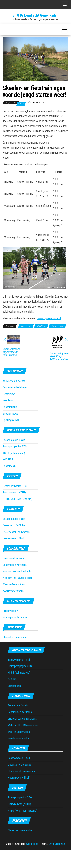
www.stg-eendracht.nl (49, 318)
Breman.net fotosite (13, 558)
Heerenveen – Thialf (13, 538)
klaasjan (38, 102)
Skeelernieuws (57, 326)
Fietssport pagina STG (15, 446)
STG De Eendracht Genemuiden (35, 15)
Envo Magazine (57, 844)
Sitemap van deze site (15, 617)
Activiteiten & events (14, 381)
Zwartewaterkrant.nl (13, 591)
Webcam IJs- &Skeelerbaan (17, 577)
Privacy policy (10, 611)
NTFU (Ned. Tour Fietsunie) (17, 499)
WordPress (32, 844)
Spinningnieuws (11, 420)
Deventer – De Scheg (14, 525)
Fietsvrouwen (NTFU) (14, 492)
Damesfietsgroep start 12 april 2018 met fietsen (59, 356)
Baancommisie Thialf (14, 440)
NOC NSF (8, 459)
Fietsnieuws (26, 326)
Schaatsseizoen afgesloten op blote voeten (11, 352)
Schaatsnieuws (11, 407)
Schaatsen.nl (9, 466)
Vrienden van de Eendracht (17, 571)
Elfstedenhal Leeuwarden (16, 532)
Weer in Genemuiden (14, 584)
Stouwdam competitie (15, 637)
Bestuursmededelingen (15, 387)
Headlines (41, 326)
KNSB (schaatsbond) (14, 453)
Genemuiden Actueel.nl (15, 564)
